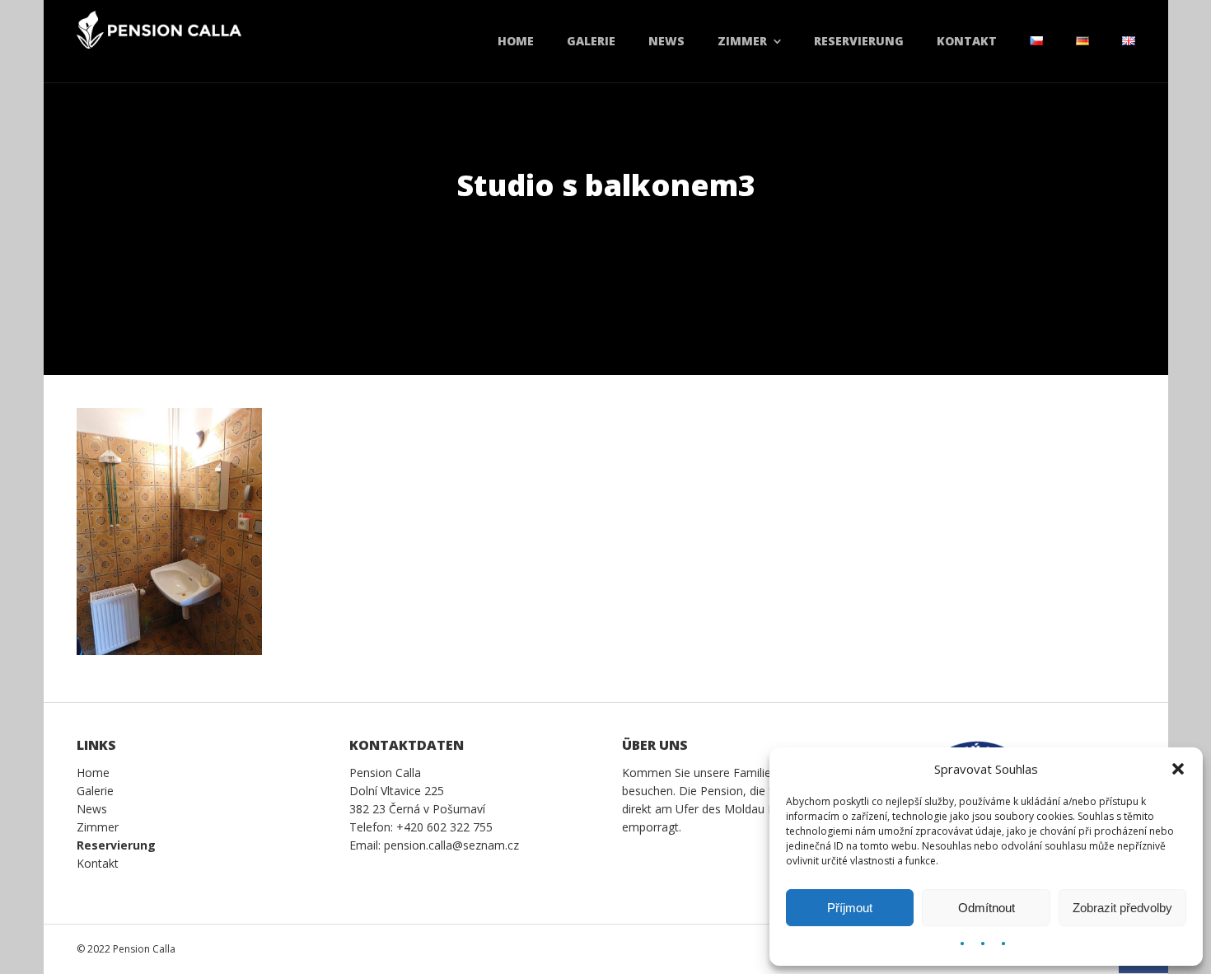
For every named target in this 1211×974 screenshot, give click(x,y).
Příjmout (849, 908)
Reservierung (859, 41)
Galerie (591, 41)
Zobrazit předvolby (1122, 908)
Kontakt (967, 41)
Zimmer (742, 41)
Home (516, 41)
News (666, 41)
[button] (1178, 769)
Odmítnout (986, 908)
